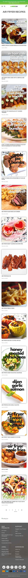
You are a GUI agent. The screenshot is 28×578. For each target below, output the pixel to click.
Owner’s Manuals (19, 559)
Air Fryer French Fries (8, 308)
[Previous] (6, 510)
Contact (17, 551)
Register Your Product (20, 529)
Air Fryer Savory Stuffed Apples (11, 340)
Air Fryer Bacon (6, 276)
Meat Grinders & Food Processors (7, 535)
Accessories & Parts (6, 543)
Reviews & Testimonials (18, 557)
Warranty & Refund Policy (6, 554)
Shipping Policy (5, 551)
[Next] (21, 510)
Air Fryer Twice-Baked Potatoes (11, 437)
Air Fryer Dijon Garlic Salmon (10, 405)
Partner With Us (19, 535)
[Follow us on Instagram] (16, 567)
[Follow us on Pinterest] (11, 567)
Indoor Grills (4, 538)
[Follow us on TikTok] (24, 567)
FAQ (16, 531)
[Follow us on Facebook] (7, 567)
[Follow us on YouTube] (20, 567)
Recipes (17, 554)
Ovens (3, 532)
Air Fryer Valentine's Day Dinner (11, 211)
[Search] (4, 6)
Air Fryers (4, 530)
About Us (17, 549)
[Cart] (25, 6)
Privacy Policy (5, 549)
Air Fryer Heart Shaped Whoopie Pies (12, 243)
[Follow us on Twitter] (3, 567)
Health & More (5, 540)
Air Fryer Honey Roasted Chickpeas (12, 372)
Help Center (18, 533)
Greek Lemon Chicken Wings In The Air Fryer (14, 45)
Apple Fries (5, 469)
